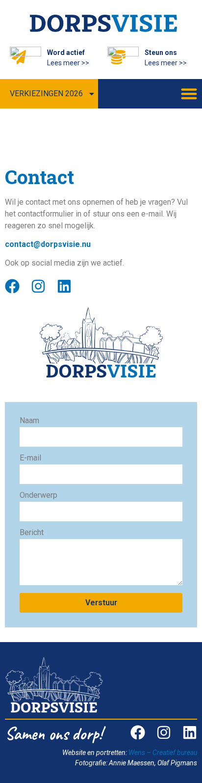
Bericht (32, 533)
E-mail (30, 458)
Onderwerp (38, 495)
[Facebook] (12, 286)
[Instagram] (38, 286)
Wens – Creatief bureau (162, 752)
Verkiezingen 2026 (46, 93)
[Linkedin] (64, 286)
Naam (29, 421)
